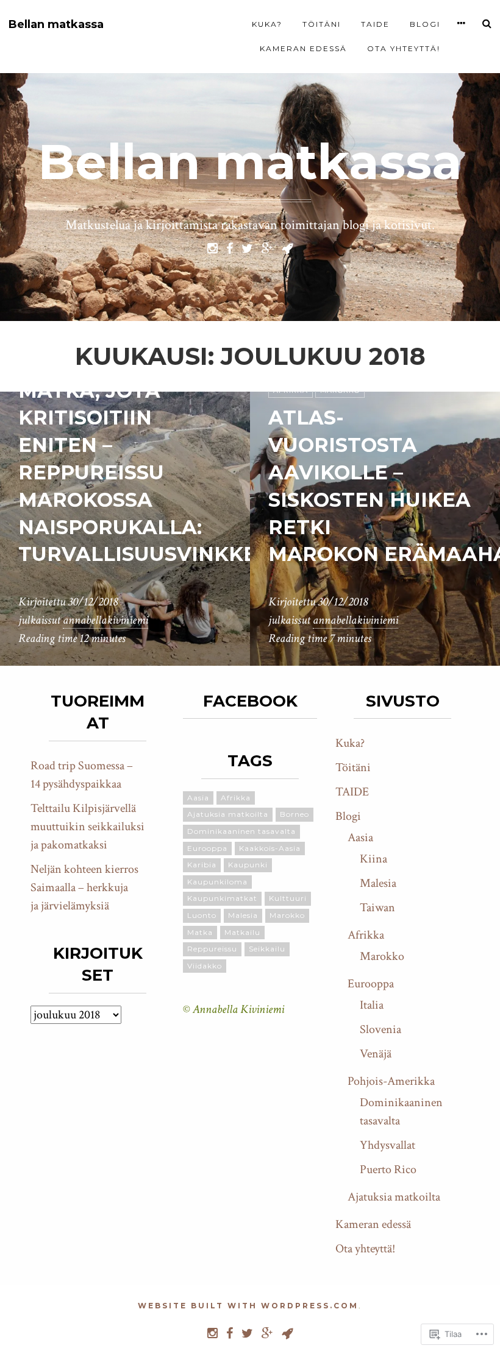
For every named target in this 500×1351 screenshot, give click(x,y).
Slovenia (380, 1029)
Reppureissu (212, 948)
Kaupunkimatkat (222, 898)
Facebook (250, 701)
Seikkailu (267, 948)
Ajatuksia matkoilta (227, 814)
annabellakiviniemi (105, 620)
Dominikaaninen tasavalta (241, 831)
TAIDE (375, 24)
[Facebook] (229, 247)
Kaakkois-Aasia (270, 848)
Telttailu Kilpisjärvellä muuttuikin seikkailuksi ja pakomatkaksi (87, 826)
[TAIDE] (287, 247)
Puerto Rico (388, 1169)
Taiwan (377, 907)
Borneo (294, 814)
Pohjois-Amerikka (391, 1081)
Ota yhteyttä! (403, 48)
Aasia (198, 797)
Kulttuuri (288, 898)
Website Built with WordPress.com (248, 1305)
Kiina (373, 859)
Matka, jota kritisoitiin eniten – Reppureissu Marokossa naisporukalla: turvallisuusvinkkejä (150, 472)
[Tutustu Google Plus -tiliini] (267, 247)
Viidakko (204, 965)
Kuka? (267, 24)
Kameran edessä (303, 48)
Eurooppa (207, 848)
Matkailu (242, 932)
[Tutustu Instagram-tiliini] (212, 247)
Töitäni (321, 24)
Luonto (201, 915)
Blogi (425, 24)
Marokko (287, 915)
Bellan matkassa (56, 24)
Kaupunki (248, 864)
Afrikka (236, 797)
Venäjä (375, 1054)
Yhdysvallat (387, 1145)
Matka (200, 932)
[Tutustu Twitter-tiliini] (247, 247)
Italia (372, 1005)
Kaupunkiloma (217, 881)
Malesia (243, 915)
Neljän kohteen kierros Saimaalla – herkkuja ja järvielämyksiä (84, 887)
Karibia (201, 864)
